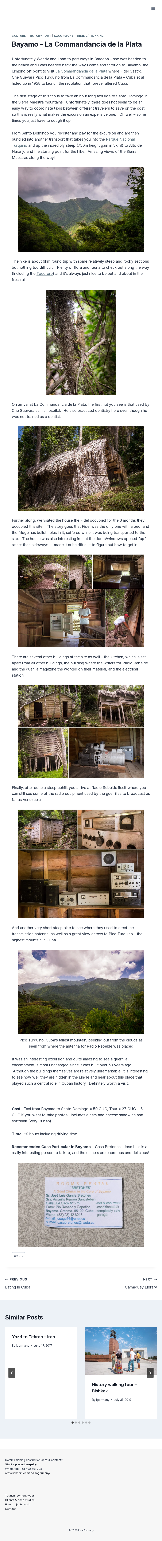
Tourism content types (20, 1495)
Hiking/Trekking (90, 35)
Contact (10, 1508)
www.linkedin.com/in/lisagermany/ (27, 1473)
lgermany (22, 1345)
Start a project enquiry (21, 1464)
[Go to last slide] (11, 1373)
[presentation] (121, 1351)
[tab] (73, 1422)
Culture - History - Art (31, 35)
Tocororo (44, 273)
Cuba (18, 1256)
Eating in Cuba (17, 1283)
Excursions (64, 35)
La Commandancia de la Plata (81, 71)
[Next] (150, 1373)
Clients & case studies (20, 1500)
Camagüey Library (141, 1283)
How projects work (17, 1504)
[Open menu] (153, 8)
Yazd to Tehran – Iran (33, 1336)
